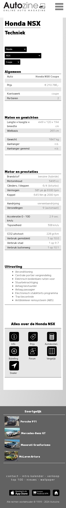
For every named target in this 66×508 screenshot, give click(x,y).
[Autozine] (33, 6)
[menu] (59, 7)
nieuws (32, 479)
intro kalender (33, 476)
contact (12, 476)
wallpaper (47, 479)
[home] (54, 495)
